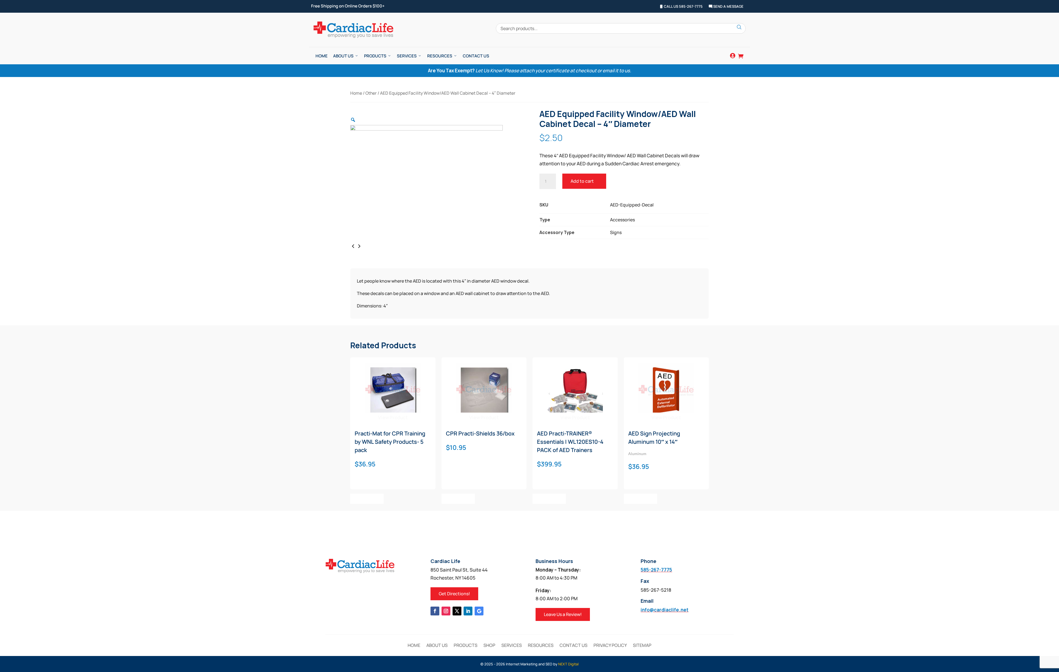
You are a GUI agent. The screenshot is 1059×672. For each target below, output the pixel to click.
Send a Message (728, 6)
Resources (439, 56)
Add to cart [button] (367, 499)
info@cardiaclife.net (664, 610)
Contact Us (476, 56)
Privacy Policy (610, 645)
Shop (489, 645)
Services (407, 56)
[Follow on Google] (479, 611)
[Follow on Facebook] (434, 611)
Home (321, 56)
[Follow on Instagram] (446, 611)
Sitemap (642, 645)
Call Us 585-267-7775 (683, 6)
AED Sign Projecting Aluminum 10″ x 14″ (654, 437)
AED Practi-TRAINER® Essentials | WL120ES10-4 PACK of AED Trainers (570, 442)
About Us (343, 56)
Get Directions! (454, 594)
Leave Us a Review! (563, 614)
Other (371, 93)
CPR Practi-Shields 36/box (480, 433)
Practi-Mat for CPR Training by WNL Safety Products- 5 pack (390, 442)
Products (375, 56)
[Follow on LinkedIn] (468, 611)
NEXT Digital (568, 664)
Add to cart (582, 181)
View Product (393, 417)
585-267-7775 (656, 570)
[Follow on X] (457, 611)
